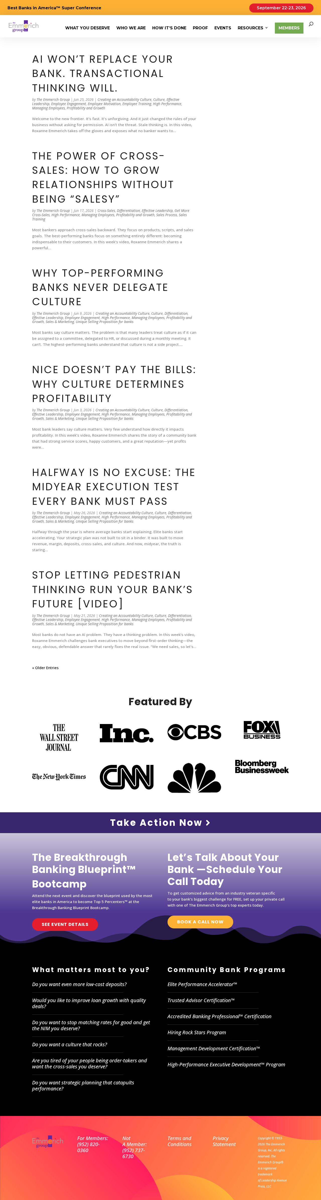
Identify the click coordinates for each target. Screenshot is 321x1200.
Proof (200, 28)
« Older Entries (45, 667)
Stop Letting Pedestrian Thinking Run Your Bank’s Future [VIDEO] (112, 589)
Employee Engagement (68, 103)
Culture (159, 99)
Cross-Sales (106, 210)
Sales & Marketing (60, 321)
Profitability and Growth (86, 108)
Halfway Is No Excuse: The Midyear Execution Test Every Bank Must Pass (114, 486)
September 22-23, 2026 (281, 8)
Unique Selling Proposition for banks (104, 321)
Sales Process (166, 214)
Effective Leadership (157, 210)
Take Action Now (158, 822)
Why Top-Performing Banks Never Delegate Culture (100, 287)
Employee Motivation (104, 103)
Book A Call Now (200, 922)
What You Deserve (87, 28)
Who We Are (131, 28)
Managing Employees (48, 108)
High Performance (167, 103)
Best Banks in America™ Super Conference (54, 8)
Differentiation (128, 210)
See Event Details (65, 924)
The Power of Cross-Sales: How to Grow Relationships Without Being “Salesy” (103, 177)
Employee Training (136, 103)
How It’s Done (169, 28)
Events (222, 28)
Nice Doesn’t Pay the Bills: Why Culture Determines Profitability (114, 384)
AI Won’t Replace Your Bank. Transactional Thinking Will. (103, 73)
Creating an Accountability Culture (124, 99)
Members (289, 28)
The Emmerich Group (53, 99)
